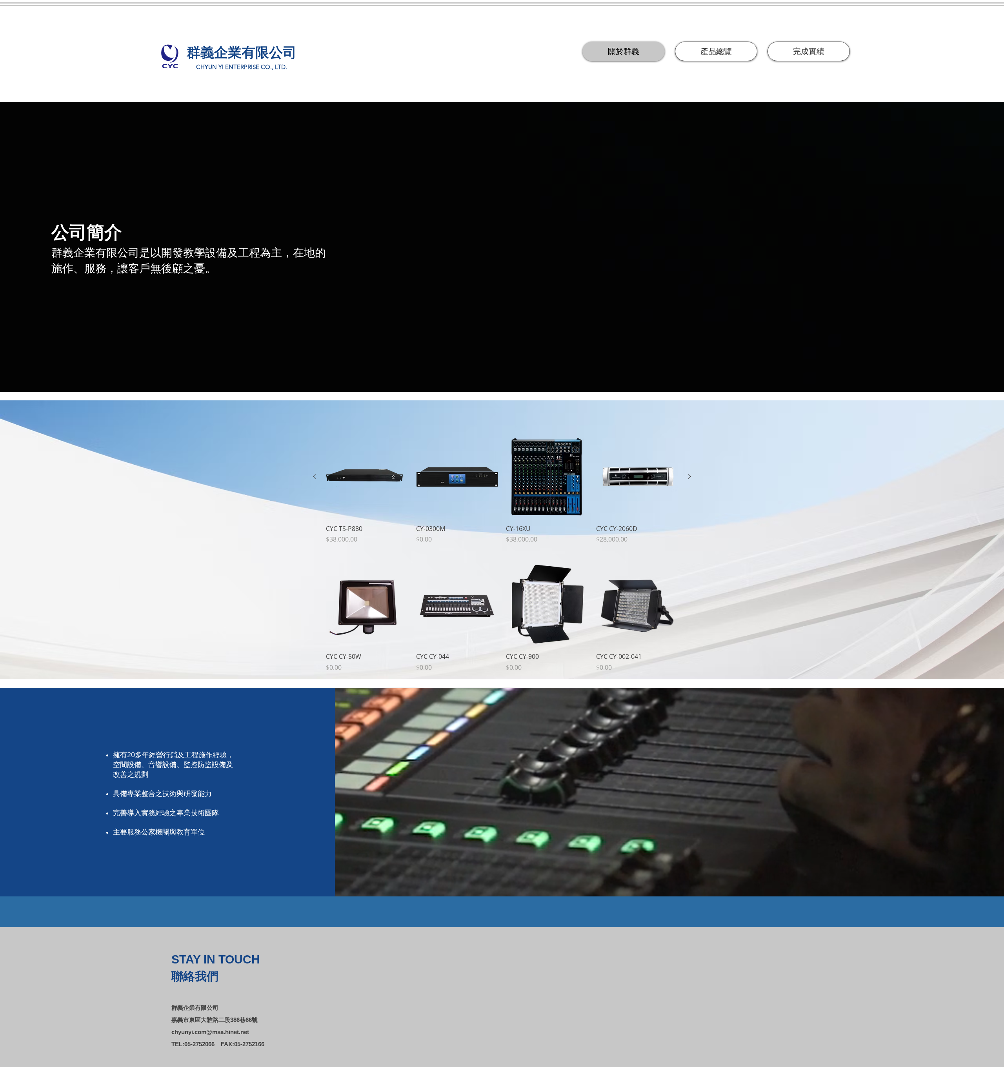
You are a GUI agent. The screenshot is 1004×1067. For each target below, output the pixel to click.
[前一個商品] (314, 476)
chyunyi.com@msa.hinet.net (210, 1032)
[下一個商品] (689, 476)
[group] (502, 489)
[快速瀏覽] (367, 477)
